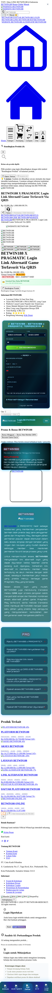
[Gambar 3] (33, 246)
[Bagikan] (3, 813)
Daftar (20, 4)
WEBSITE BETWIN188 (12, 22)
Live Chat (46, 989)
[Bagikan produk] (3, 212)
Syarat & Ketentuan (14, 881)
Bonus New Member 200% (26, 435)
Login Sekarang (19, 927)
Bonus (15, 4)
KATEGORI (9, 331)
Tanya (8, 213)
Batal (9, 927)
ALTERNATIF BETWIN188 (34, 22)
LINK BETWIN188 (21, 20)
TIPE (28, 331)
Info (46, 421)
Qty (2, 412)
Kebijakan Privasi (13, 883)
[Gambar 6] (33, 249)
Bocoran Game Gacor (10, 437)
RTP (37, 989)
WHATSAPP (16, 989)
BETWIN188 (6, 4)
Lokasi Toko (11, 856)
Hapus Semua (9, 176)
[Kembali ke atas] (3, 817)
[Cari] (3, 12)
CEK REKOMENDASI (26, 348)
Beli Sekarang (28, 213)
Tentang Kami (11, 851)
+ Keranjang (16, 213)
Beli (14, 414)
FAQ (8, 858)
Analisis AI (23, 176)
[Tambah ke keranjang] (9, 813)
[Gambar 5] (20, 249)
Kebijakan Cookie (13, 885)
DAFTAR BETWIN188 (23, 17)
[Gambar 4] (7, 249)
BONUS (5, 989)
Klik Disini (28, 315)
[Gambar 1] (7, 246)
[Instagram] (5, 841)
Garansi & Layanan (14, 892)
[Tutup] (3, 152)
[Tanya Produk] (19, 414)
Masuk (26, 4)
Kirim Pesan (9, 832)
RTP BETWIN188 (37, 20)
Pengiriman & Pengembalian (17, 888)
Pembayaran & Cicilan (15, 890)
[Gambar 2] (20, 246)
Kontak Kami (11, 853)
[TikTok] (8, 841)
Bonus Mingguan (8, 435)
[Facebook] (2, 841)
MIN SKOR (9, 339)
